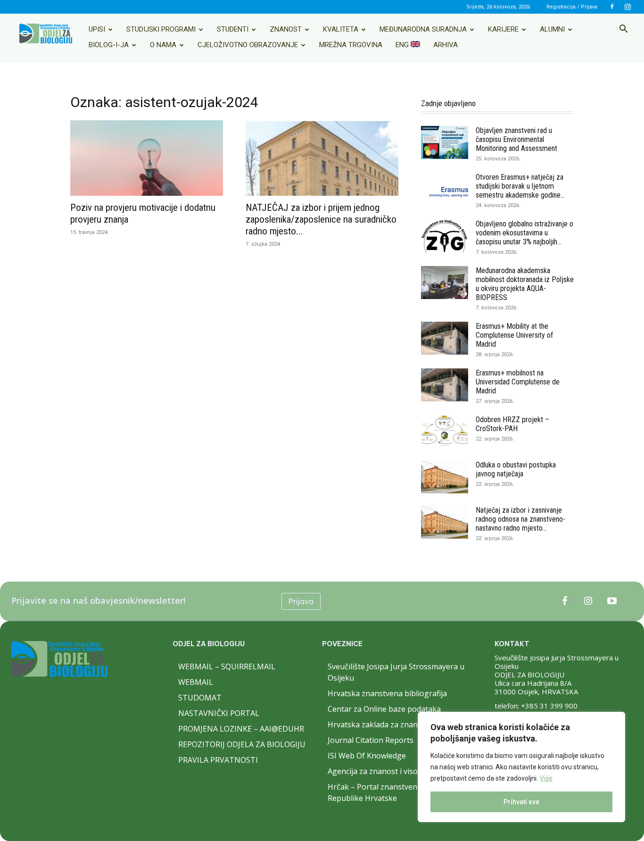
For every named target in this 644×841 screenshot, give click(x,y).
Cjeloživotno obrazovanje (248, 45)
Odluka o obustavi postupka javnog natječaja (516, 469)
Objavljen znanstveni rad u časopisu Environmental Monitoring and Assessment (516, 139)
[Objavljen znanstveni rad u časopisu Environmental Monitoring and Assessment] (444, 142)
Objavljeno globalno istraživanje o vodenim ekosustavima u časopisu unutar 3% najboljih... (524, 232)
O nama (163, 45)
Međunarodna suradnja (423, 29)
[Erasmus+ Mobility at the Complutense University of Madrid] (444, 338)
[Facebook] (612, 6)
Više (546, 778)
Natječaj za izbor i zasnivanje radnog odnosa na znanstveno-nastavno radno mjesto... (520, 519)
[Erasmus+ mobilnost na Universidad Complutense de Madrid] (444, 384)
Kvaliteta (340, 29)
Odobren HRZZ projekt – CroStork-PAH (512, 424)
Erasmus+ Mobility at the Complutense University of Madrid (514, 335)
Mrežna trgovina (350, 45)
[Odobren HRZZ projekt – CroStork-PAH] (444, 431)
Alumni (552, 29)
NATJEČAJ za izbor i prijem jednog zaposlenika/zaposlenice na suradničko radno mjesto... (321, 219)
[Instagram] (627, 6)
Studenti (232, 29)
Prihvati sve (521, 802)
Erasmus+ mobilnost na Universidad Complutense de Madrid (518, 381)
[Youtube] (612, 601)
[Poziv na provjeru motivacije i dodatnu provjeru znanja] (146, 158)
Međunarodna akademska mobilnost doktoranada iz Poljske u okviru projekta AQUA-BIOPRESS (525, 284)
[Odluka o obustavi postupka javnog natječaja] (444, 476)
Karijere (503, 29)
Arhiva (445, 45)
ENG (403, 45)
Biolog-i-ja (109, 45)
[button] (623, 30)
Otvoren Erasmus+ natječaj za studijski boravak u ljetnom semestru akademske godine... (520, 186)
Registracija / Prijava (571, 7)
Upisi (97, 29)
